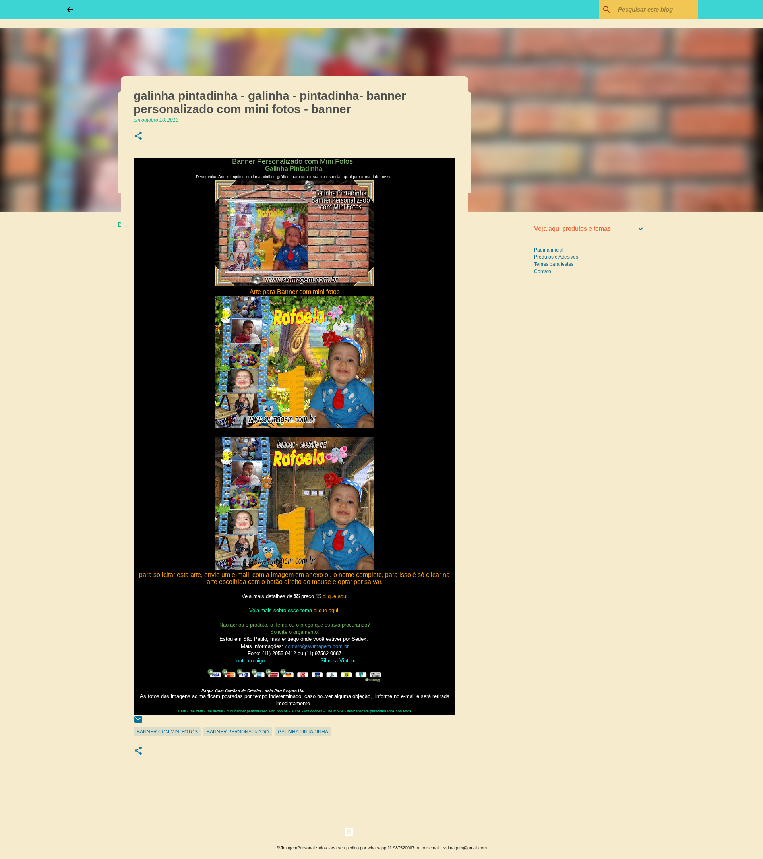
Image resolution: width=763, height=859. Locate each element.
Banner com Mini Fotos (167, 732)
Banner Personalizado (238, 732)
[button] (138, 136)
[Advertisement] (508, 343)
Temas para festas (553, 264)
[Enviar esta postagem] (138, 723)
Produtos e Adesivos (556, 257)
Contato (542, 271)
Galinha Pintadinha (303, 732)
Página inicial (549, 250)
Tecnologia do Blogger (386, 831)
